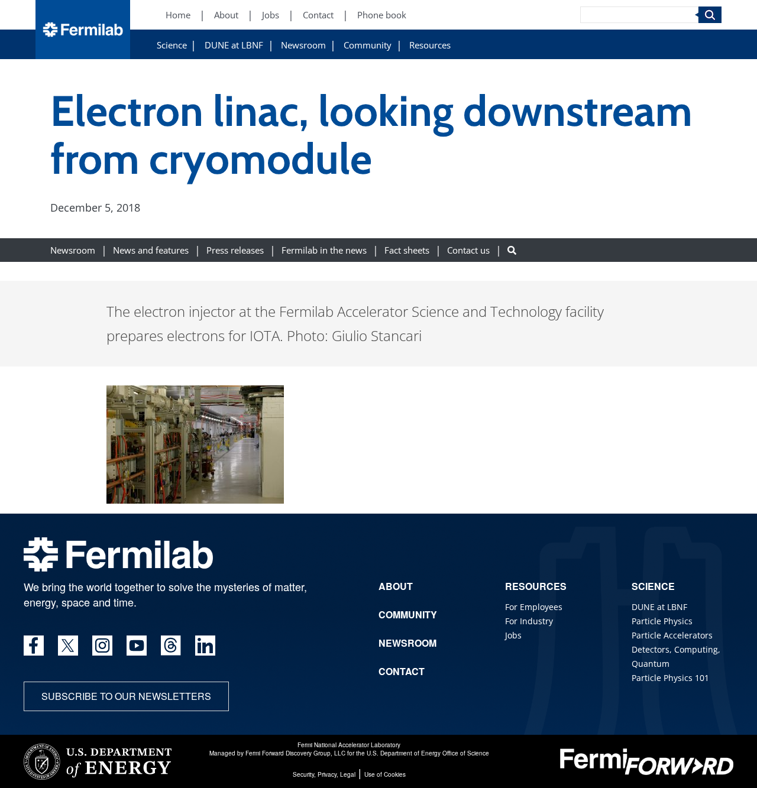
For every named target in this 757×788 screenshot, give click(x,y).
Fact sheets (406, 249)
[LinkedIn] (205, 645)
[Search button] (511, 249)
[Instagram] (102, 645)
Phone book (381, 15)
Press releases (235, 249)
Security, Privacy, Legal (324, 774)
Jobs (270, 15)
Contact (318, 15)
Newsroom (303, 45)
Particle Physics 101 (670, 677)
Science (172, 45)
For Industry (529, 621)
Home (178, 15)
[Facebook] (34, 645)
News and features (151, 249)
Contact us (468, 249)
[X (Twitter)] (68, 645)
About (226, 15)
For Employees (533, 606)
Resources (430, 45)
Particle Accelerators (672, 635)
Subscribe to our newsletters (126, 696)
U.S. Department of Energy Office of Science (428, 753)
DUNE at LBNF (234, 45)
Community (368, 45)
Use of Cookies (385, 774)
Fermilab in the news (324, 249)
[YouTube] (137, 645)
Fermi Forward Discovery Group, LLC (295, 753)
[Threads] (171, 645)
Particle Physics (662, 621)
